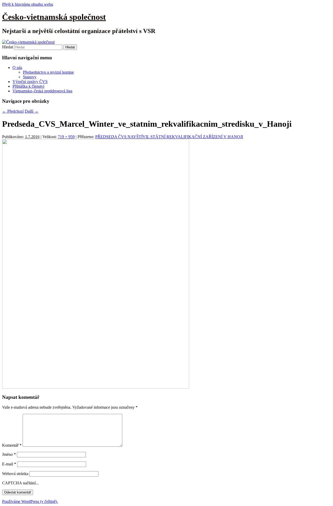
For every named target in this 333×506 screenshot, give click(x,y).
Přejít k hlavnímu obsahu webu (27, 4)
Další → (32, 111)
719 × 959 (66, 136)
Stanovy (29, 77)
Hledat (7, 47)
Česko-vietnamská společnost (54, 17)
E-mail (9, 464)
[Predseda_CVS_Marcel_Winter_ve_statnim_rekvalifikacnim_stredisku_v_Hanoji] (95, 387)
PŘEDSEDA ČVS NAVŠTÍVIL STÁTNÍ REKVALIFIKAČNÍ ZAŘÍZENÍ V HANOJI (169, 136)
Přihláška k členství (28, 86)
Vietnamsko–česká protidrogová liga (42, 91)
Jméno (9, 454)
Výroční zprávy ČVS (30, 81)
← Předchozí (13, 111)
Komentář (12, 445)
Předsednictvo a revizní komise (48, 72)
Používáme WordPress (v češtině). (30, 501)
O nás (17, 67)
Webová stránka (15, 473)
